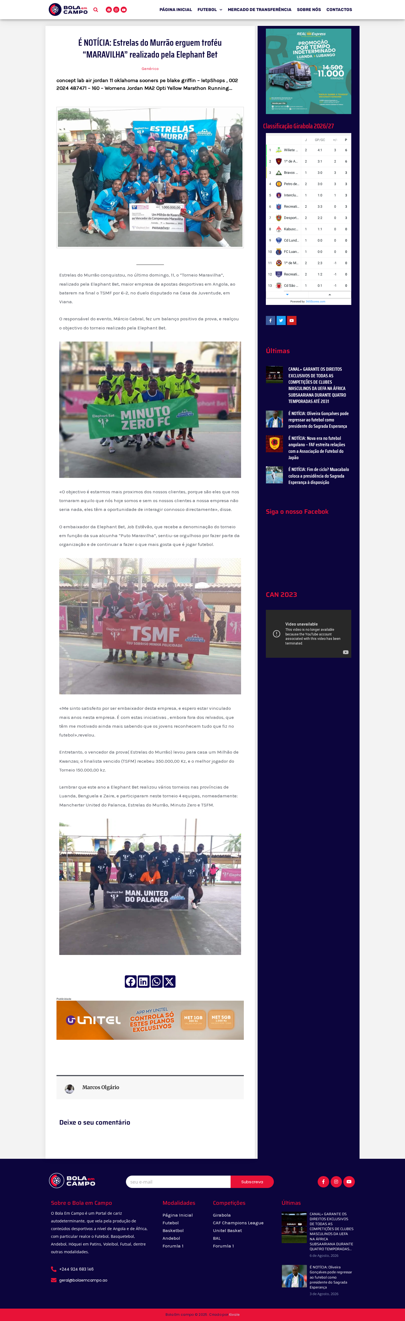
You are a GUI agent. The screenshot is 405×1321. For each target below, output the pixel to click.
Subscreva (252, 1182)
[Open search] (95, 9)
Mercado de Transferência (259, 9)
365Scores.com (315, 301)
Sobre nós (309, 9)
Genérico (150, 68)
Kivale (234, 1314)
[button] (131, 981)
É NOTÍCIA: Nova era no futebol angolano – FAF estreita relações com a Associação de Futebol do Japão (316, 447)
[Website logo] (68, 9)
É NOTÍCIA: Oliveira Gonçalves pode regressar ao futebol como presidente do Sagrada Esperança (318, 420)
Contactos (339, 9)
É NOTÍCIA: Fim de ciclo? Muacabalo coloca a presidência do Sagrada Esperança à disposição (318, 475)
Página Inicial (176, 9)
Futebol (207, 9)
